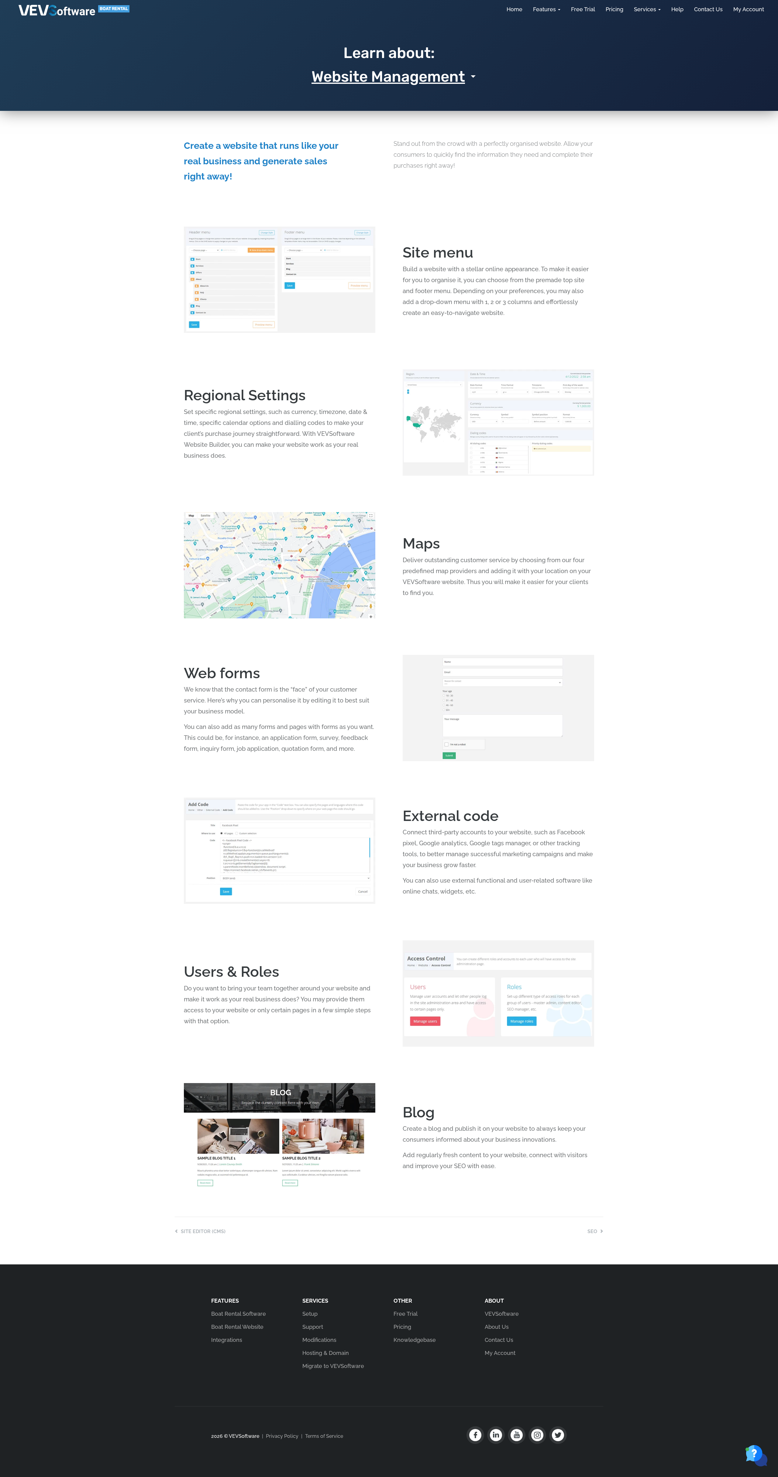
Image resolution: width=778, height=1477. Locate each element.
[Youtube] (517, 1435)
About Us (497, 1327)
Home (514, 9)
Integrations (226, 1340)
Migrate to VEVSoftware (333, 1366)
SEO (592, 1231)
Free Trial (583, 9)
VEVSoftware (57, 10)
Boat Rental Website (237, 1327)
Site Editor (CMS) (203, 1231)
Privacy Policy (282, 1436)
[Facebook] (475, 1435)
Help (677, 9)
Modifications (319, 1340)
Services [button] (646, 9)
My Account (748, 9)
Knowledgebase (415, 1340)
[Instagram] (537, 1435)
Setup (310, 1314)
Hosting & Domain (325, 1353)
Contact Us (708, 9)
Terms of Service (324, 1436)
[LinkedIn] (496, 1435)
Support (312, 1327)
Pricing (614, 9)
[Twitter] (558, 1435)
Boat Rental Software (238, 1314)
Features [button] (545, 9)
